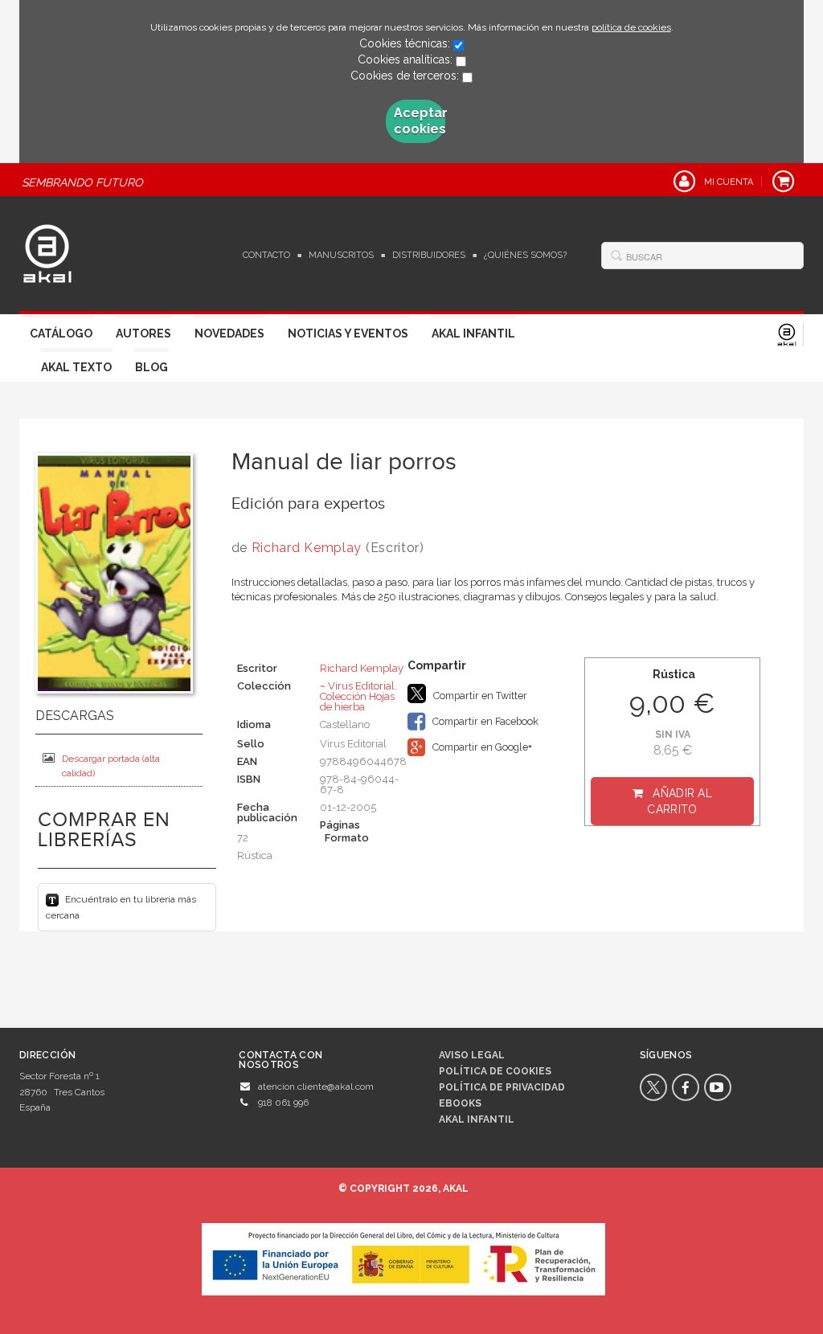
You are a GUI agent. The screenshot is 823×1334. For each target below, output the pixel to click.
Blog (151, 367)
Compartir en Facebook (484, 721)
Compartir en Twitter (479, 696)
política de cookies (631, 27)
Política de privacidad (502, 1087)
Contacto (266, 255)
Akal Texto (76, 367)
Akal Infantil (473, 333)
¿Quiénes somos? (525, 255)
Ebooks (460, 1103)
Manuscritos (341, 255)
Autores (143, 333)
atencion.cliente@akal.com (316, 1086)
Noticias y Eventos (348, 333)
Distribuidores (428, 255)
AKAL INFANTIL (476, 1119)
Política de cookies (495, 1071)
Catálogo (61, 333)
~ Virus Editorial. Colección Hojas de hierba (358, 696)
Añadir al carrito (679, 801)
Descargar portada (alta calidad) (111, 766)
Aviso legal (472, 1055)
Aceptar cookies (419, 121)
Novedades (229, 333)
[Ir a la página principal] (47, 251)
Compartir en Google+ (481, 747)
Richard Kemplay (307, 547)
